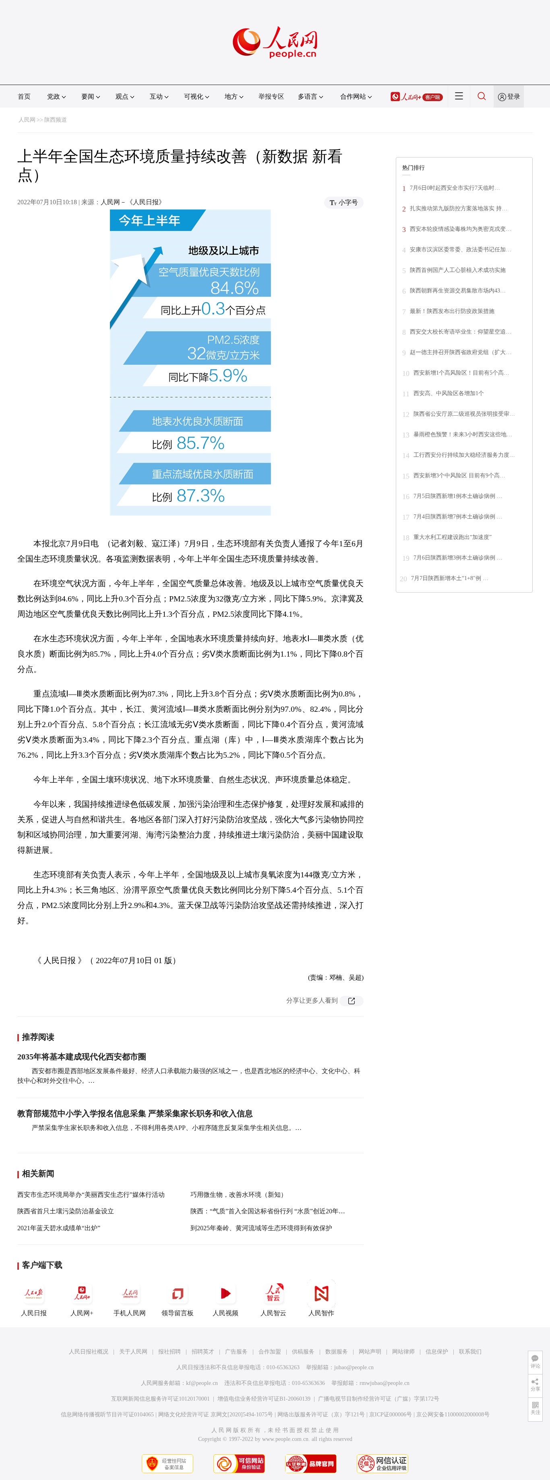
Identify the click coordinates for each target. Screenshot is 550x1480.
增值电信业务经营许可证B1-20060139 (263, 1399)
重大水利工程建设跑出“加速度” (453, 537)
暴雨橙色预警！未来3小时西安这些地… (463, 434)
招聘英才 (203, 1352)
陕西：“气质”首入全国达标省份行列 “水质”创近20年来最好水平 (280, 1211)
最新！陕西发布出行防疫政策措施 (452, 311)
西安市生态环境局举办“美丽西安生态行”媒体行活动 (91, 1194)
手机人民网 (130, 1313)
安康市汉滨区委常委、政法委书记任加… (460, 250)
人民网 (27, 120)
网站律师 (403, 1352)
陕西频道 (55, 120)
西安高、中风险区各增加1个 (449, 393)
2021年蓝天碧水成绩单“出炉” (58, 1228)
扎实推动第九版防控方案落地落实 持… (458, 208)
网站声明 (370, 1352)
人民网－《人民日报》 (133, 202)
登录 (513, 96)
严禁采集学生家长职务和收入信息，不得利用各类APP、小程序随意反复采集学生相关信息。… (166, 1127)
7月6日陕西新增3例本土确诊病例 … (458, 558)
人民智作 (321, 1313)
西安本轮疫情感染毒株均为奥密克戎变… (460, 229)
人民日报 (34, 1313)
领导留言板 (177, 1313)
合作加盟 (269, 1352)
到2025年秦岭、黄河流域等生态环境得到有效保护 (261, 1228)
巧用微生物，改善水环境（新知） (238, 1194)
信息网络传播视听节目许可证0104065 (107, 1415)
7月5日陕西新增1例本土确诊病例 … (458, 496)
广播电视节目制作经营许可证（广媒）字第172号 (378, 1399)
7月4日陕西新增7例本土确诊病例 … (458, 517)
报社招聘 (169, 1352)
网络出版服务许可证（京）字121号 (321, 1415)
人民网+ (81, 1313)
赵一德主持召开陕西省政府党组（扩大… (460, 352)
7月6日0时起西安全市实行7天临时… (455, 188)
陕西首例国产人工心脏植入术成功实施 (458, 270)
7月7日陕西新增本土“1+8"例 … (449, 578)
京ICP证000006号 (390, 1415)
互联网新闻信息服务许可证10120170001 (160, 1399)
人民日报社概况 (88, 1352)
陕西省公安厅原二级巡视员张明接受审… (464, 414)
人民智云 (273, 1313)
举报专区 (271, 96)
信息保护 (437, 1352)
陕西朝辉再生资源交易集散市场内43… (458, 291)
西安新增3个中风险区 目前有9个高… (459, 476)
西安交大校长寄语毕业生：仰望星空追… (460, 332)
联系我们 (470, 1352)
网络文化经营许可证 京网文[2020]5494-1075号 (215, 1415)
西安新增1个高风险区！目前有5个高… (461, 373)
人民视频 (225, 1313)
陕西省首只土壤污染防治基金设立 (65, 1211)
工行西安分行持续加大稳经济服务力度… (464, 455)
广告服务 (236, 1352)
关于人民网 (133, 1352)
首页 (24, 96)
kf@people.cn (202, 1383)
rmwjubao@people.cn (384, 1383)
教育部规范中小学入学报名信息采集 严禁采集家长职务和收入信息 (135, 1113)
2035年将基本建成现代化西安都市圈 (81, 1056)
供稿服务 (303, 1352)
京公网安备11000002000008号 (453, 1415)
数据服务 (336, 1352)
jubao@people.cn (354, 1367)
